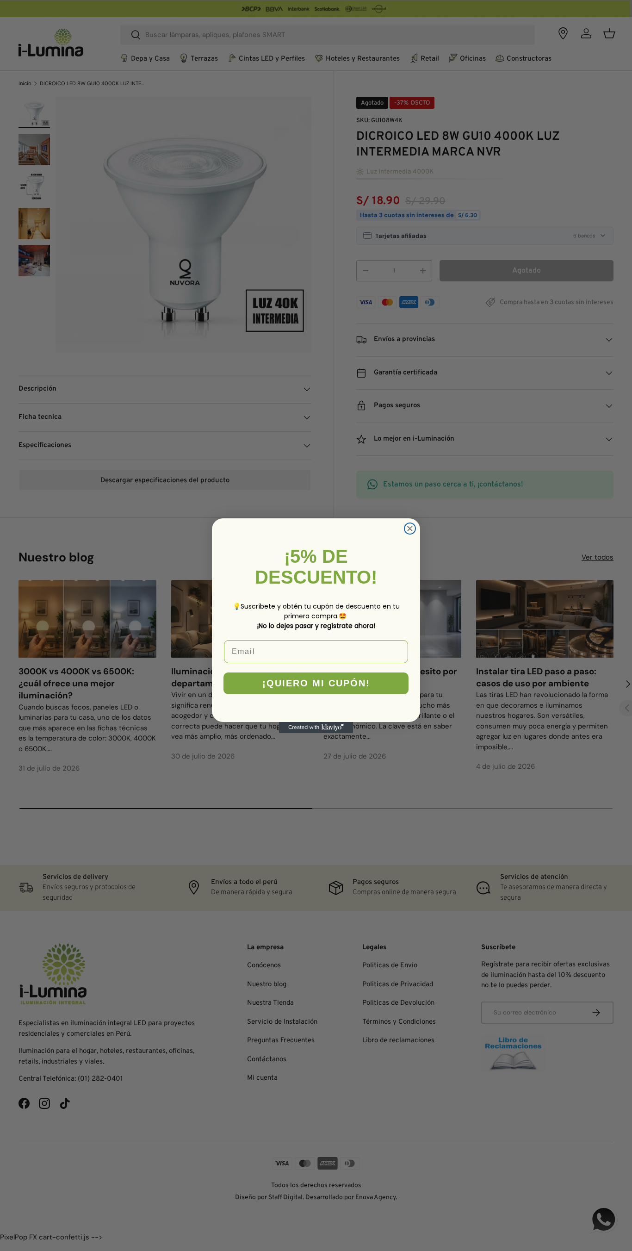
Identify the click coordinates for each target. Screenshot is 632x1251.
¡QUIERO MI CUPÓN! (316, 683)
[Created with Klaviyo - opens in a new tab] (316, 727)
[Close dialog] (409, 528)
